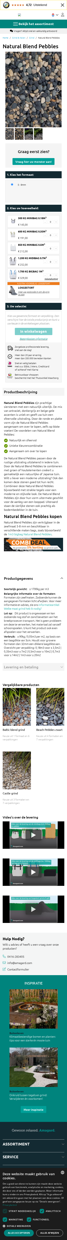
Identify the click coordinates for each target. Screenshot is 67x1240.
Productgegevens (18, 578)
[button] (33, 1226)
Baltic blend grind (14, 729)
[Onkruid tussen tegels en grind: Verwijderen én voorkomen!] (33, 1067)
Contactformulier (18, 969)
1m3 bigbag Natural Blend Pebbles (30, 534)
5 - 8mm (22, 184)
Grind (31, 37)
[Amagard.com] (19, 14)
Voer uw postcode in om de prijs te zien (33, 293)
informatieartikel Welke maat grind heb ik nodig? (31, 606)
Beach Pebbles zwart (49, 729)
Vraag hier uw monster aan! (33, 161)
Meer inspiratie (33, 1109)
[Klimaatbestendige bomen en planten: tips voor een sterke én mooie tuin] (33, 1009)
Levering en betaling (21, 667)
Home (5, 37)
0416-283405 (15, 956)
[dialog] (33, 1204)
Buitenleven (16, 1033)
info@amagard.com (19, 963)
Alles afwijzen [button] (49, 1232)
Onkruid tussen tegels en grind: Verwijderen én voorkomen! (28, 1097)
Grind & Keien (18, 37)
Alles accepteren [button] (19, 1232)
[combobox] (62, 1172)
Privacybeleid (10, 1205)
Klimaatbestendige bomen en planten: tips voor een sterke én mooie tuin (32, 1038)
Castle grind (10, 793)
